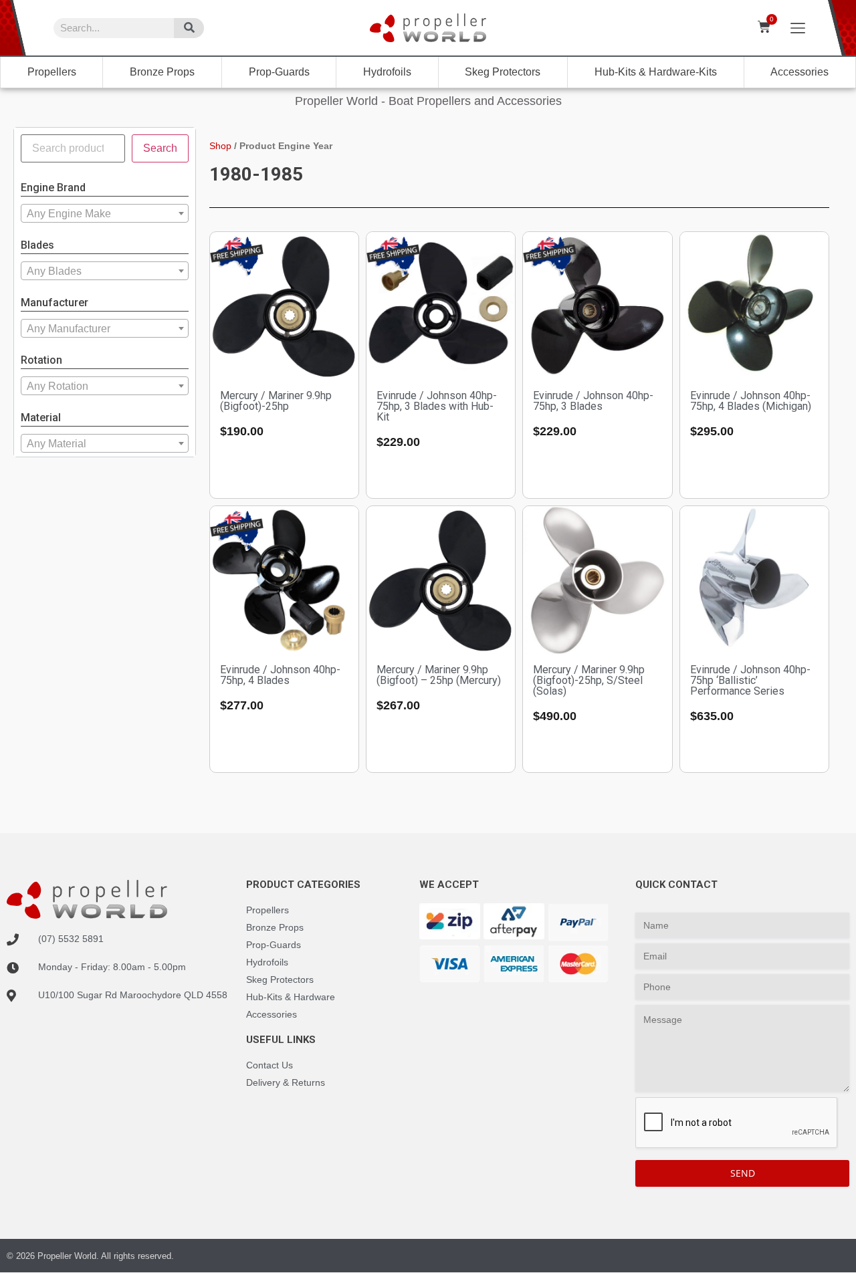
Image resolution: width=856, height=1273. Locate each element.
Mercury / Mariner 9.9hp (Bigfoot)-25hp (276, 401)
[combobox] (105, 213)
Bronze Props (162, 72)
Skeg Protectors (502, 72)
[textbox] (104, 214)
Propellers (51, 72)
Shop (220, 145)
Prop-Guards (279, 72)
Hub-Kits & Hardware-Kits (656, 72)
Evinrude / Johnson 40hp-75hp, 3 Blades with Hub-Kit (437, 406)
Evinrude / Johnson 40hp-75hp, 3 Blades (593, 401)
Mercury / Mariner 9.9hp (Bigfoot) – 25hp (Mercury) (439, 675)
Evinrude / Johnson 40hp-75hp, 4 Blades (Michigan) (750, 401)
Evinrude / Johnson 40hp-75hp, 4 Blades (280, 675)
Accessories (799, 72)
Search (160, 148)
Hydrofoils (387, 72)
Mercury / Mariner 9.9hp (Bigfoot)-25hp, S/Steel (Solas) (589, 680)
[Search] (189, 28)
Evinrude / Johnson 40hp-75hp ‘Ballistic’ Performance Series (750, 680)
